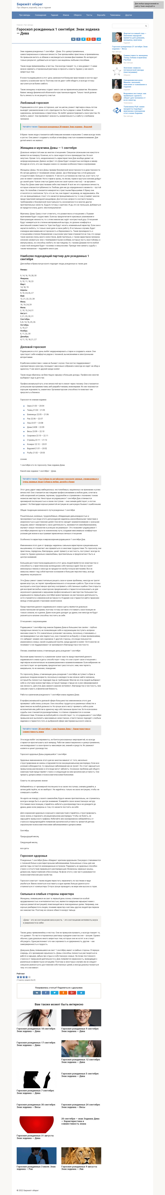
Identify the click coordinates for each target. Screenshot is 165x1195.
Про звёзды (24, 15)
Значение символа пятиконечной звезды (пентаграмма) (134, 70)
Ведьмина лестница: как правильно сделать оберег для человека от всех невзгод (135, 96)
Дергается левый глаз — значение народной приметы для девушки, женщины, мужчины (135, 36)
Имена (66, 15)
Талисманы (115, 15)
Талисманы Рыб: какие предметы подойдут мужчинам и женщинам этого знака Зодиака (134, 110)
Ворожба (101, 15)
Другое (128, 15)
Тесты (89, 15)
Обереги (77, 15)
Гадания (54, 15)
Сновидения (40, 15)
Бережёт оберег (30, 4)
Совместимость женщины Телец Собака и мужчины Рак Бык (136, 57)
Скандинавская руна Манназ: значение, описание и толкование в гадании (135, 83)
